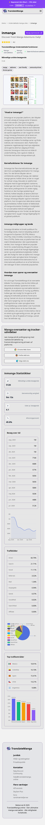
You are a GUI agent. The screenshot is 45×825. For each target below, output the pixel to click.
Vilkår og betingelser (21, 759)
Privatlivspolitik (19, 762)
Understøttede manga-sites (18, 23)
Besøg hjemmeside (33, 33)
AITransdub (17, 788)
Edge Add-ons (24, 361)
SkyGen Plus (18, 791)
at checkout (29, 5)
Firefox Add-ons (24, 355)
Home (4, 23)
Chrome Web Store (24, 350)
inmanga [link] (33, 23)
